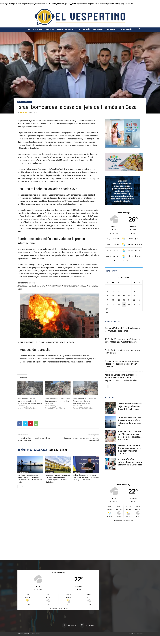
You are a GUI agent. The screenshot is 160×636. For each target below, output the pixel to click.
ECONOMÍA (84, 29)
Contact (140, 634)
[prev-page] (18, 486)
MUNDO (50, 29)
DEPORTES (98, 29)
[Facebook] (19, 423)
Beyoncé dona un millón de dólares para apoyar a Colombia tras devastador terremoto (130, 435)
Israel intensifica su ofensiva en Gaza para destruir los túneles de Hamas (57, 401)
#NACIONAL (49, 472)
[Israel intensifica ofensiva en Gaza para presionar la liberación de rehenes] (85, 388)
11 (113, 295)
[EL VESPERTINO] (80, 16)
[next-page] (22, 486)
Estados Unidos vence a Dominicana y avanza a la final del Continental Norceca (129, 449)
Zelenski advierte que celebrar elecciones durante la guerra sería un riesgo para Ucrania (86, 477)
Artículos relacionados (32, 450)
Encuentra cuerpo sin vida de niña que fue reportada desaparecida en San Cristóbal (122, 364)
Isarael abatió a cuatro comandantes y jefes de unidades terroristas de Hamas (29, 401)
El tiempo (117, 520)
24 (107, 304)
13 (124, 295)
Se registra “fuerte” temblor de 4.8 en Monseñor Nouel (33, 439)
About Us (132, 634)
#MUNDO (77, 472)
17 (107, 300)
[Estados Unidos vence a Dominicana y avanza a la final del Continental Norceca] (110, 450)
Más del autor (58, 450)
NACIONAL (38, 29)
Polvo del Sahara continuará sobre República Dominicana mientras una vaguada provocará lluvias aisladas (121, 378)
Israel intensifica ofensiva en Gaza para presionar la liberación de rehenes (84, 401)
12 (119, 295)
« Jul (106, 312)
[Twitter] (25, 423)
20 (124, 300)
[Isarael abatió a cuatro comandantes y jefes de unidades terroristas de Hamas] (30, 388)
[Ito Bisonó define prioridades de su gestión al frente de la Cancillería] (110, 464)
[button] (140, 30)
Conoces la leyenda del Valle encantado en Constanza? (81, 439)
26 (119, 304)
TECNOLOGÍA (125, 29)
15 (134, 295)
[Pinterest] (30, 423)
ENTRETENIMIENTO (66, 29)
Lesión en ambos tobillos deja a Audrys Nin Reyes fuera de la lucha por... (130, 406)
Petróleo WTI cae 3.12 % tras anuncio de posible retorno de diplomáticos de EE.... (129, 421)
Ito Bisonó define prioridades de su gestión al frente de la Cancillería (130, 462)
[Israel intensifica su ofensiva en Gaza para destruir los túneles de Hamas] (57, 388)
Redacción (24, 112)
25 (113, 304)
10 (107, 295)
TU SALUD (111, 29)
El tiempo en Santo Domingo (123, 261)
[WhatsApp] (36, 423)
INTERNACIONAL (23, 472)
